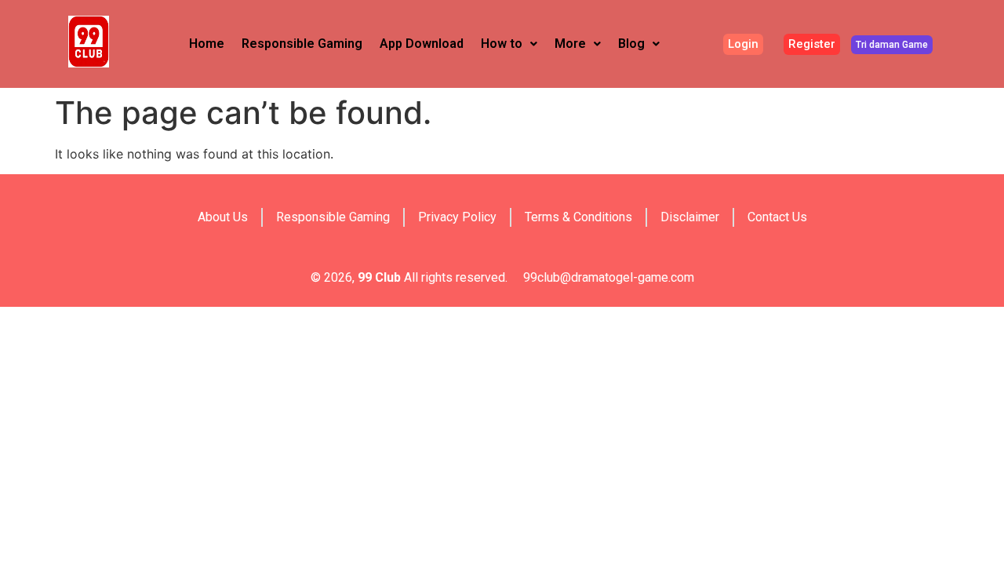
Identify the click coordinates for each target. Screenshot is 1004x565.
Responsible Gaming (302, 43)
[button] (509, 43)
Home (206, 43)
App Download (422, 43)
